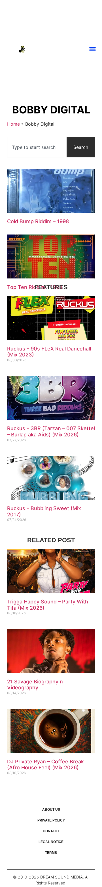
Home (13, 124)
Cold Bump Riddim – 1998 (38, 221)
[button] (92, 48)
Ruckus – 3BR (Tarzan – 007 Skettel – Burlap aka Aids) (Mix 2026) (51, 431)
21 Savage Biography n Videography (35, 685)
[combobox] (35, 147)
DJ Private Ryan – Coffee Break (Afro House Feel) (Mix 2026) (45, 765)
